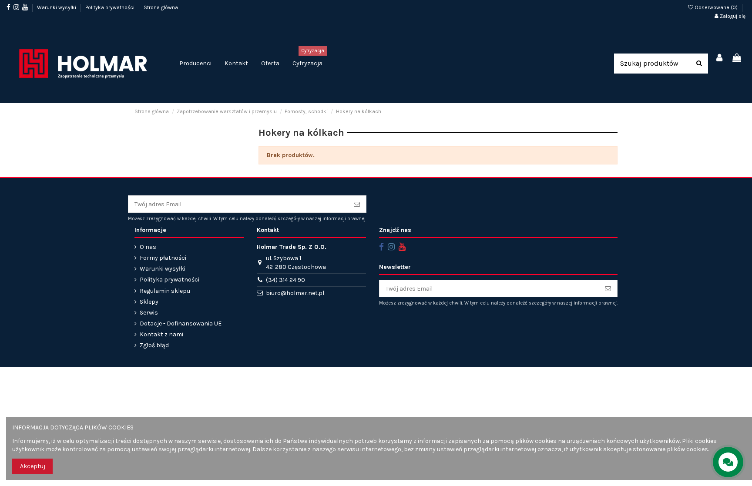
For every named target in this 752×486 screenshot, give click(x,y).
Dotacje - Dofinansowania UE (181, 323)
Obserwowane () (716, 7)
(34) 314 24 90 (285, 280)
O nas (148, 247)
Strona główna (161, 7)
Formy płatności (163, 257)
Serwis (149, 312)
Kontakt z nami (161, 334)
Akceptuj (32, 466)
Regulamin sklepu (165, 291)
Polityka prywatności (110, 7)
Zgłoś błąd (154, 345)
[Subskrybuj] (357, 204)
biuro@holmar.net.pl (295, 293)
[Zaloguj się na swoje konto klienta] (719, 59)
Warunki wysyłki (57, 7)
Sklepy (149, 301)
